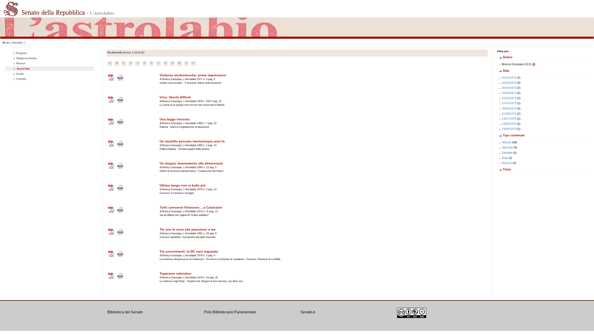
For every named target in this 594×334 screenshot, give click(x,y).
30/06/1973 (509, 93)
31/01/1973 (509, 77)
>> (193, 62)
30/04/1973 (509, 88)
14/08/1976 (509, 123)
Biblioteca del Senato (125, 312)
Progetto (21, 53)
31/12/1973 (509, 98)
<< (109, 62)
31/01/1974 (509, 103)
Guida (20, 73)
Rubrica (507, 163)
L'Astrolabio (16, 42)
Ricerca (20, 63)
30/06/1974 (509, 108)
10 (179, 62)
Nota (505, 158)
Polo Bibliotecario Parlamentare (230, 312)
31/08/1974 (509, 113)
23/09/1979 (509, 129)
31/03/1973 (509, 82)
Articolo (506, 142)
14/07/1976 (509, 118)
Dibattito (507, 152)
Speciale (507, 147)
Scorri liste (23, 68)
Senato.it (307, 312)
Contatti (21, 78)
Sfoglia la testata (26, 58)
